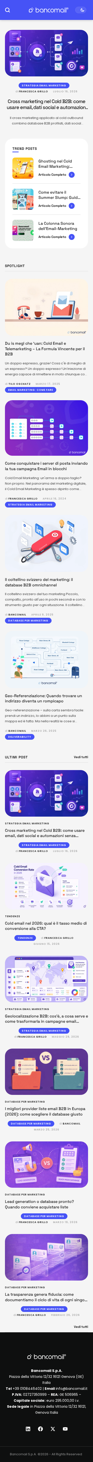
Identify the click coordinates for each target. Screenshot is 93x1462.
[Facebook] (40, 1428)
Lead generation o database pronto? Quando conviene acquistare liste (39, 1204)
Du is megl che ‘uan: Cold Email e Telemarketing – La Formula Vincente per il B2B (45, 349)
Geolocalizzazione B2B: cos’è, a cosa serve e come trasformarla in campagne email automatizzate (46, 1021)
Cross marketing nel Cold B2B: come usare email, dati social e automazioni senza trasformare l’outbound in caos (46, 107)
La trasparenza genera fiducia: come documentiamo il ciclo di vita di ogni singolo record (46, 1300)
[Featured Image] (46, 53)
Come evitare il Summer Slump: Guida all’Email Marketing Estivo (59, 200)
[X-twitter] (52, 1428)
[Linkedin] (28, 1428)
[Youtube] (65, 1428)
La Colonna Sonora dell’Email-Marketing (57, 226)
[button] (80, 1441)
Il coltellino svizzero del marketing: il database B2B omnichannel (39, 582)
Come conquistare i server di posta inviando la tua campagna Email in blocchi (46, 466)
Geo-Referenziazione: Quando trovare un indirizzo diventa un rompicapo (43, 698)
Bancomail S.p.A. (23, 1454)
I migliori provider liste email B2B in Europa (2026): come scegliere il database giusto (45, 1111)
